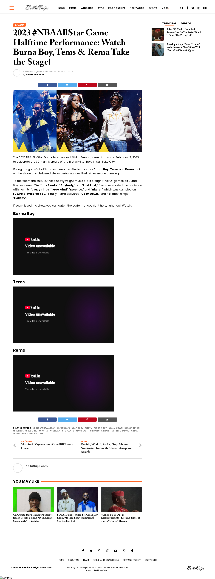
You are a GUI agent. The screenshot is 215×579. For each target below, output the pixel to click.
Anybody (78, 428)
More (164, 8)
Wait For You (30, 434)
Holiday (55, 431)
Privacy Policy (132, 560)
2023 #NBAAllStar (44, 428)
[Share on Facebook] (47, 85)
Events (153, 8)
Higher (44, 431)
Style (101, 8)
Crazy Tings (132, 428)
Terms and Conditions (106, 560)
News (61, 8)
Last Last (82, 431)
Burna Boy (101, 428)
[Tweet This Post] (67, 85)
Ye (42, 434)
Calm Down (116, 428)
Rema (135, 431)
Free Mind (31, 431)
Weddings (87, 8)
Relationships (116, 8)
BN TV (89, 428)
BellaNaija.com (35, 74)
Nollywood (137, 8)
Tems (17, 434)
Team (86, 560)
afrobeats (64, 428)
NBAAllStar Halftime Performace (110, 431)
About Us (73, 560)
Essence (19, 431)
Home (61, 560)
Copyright (150, 560)
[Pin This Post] (87, 85)
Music (72, 8)
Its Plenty (68, 431)
